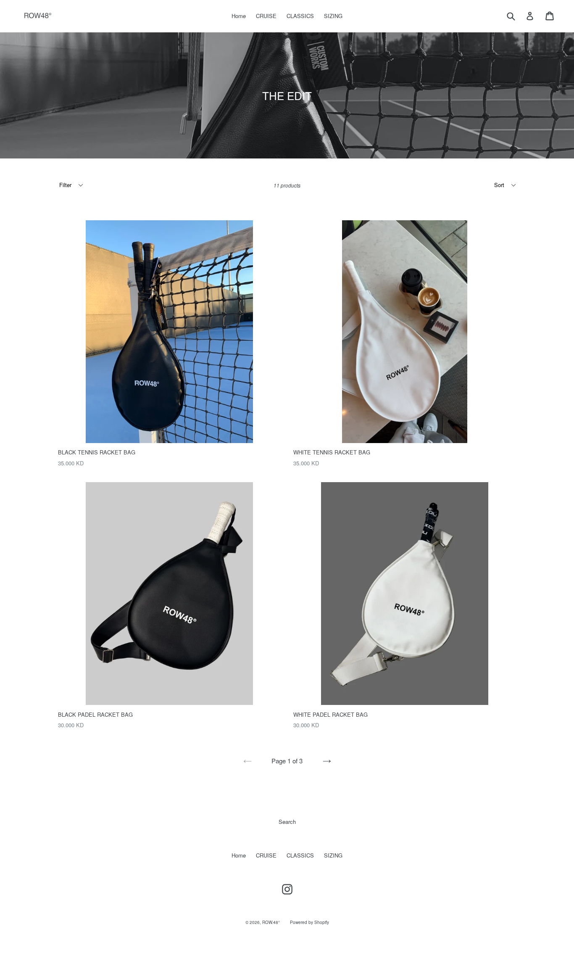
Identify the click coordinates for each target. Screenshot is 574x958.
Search (287, 822)
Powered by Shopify (309, 922)
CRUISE (266, 16)
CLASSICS (300, 16)
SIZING (333, 16)
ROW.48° (271, 922)
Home (239, 16)
